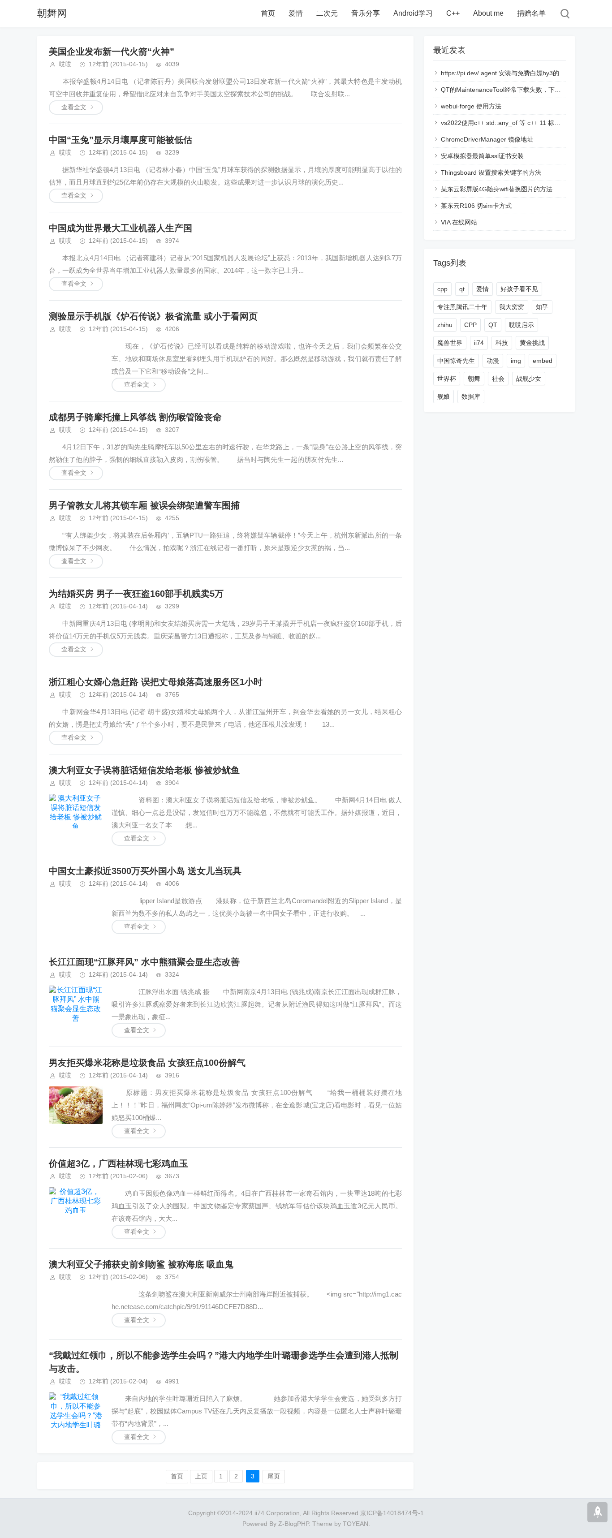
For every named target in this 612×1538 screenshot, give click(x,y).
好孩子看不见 (519, 289)
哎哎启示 (521, 324)
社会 (498, 378)
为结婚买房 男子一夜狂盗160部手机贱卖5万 (136, 594)
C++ (453, 13)
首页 (268, 13)
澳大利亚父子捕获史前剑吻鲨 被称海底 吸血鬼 (141, 1264)
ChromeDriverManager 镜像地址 (487, 139)
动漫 (493, 360)
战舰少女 (528, 378)
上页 (201, 1476)
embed (542, 360)
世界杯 (446, 378)
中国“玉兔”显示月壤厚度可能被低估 (120, 140)
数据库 (470, 396)
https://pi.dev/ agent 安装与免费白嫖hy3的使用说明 (512, 73)
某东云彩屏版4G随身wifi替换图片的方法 (496, 189)
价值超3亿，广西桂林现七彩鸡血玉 (118, 1163)
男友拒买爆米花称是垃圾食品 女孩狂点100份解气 (147, 1063)
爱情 (296, 13)
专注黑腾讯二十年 (462, 306)
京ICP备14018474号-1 (392, 1512)
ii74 (479, 342)
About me (488, 13)
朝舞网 (52, 13)
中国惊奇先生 (456, 360)
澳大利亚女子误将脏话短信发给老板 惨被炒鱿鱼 (144, 770)
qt (462, 289)
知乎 (542, 306)
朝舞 (474, 378)
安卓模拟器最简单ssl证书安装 (482, 155)
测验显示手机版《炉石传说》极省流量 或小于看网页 (153, 316)
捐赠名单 (531, 13)
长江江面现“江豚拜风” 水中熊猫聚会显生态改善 (144, 962)
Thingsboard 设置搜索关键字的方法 (491, 172)
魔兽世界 (449, 342)
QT (492, 324)
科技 (502, 342)
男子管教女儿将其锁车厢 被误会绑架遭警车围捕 (144, 505)
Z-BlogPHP (293, 1523)
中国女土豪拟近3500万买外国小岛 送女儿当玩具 (145, 871)
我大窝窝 (511, 306)
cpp (442, 289)
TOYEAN (355, 1523)
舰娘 (443, 396)
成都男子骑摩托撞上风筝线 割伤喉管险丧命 (135, 417)
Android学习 (413, 13)
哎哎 (65, 64)
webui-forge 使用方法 (471, 106)
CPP (470, 324)
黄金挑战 (532, 342)
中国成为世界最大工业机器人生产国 (120, 228)
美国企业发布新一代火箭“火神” (111, 51)
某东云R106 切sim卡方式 (476, 205)
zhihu (445, 324)
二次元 (327, 13)
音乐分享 (365, 13)
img (516, 360)
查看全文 (73, 107)
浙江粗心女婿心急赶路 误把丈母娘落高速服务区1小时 (156, 682)
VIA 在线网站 (459, 222)
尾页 (273, 1476)
